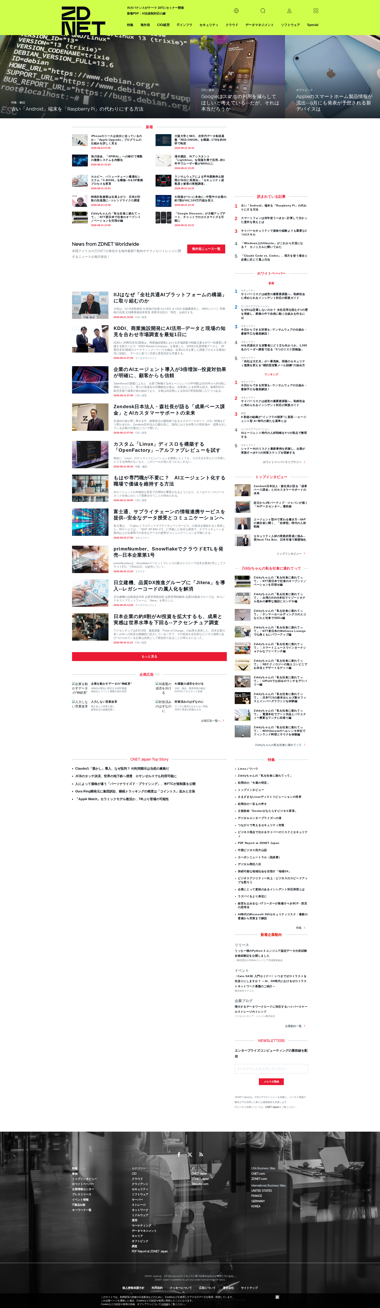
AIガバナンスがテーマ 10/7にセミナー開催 (155, 7)
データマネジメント (259, 25)
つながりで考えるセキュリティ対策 (261, 825)
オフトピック (140, 1241)
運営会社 (228, 1287)
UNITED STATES (261, 1190)
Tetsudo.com (200, 1184)
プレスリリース (81, 1194)
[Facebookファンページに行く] (179, 1155)
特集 (130, 25)
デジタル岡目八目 (249, 864)
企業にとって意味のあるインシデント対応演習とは (271, 889)
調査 (134, 1246)
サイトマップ (249, 1287)
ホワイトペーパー (83, 1184)
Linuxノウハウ (248, 768)
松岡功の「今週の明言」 (254, 782)
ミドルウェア (140, 1215)
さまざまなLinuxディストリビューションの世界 (270, 796)
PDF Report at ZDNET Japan (258, 843)
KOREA (255, 1206)
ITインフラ (184, 25)
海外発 (145, 25)
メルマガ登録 (271, 1081)
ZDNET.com (259, 1178)
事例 (75, 1173)
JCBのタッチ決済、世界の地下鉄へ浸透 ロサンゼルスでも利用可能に (126, 776)
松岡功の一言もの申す (252, 803)
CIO (134, 1173)
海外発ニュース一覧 (206, 249)
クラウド (232, 25)
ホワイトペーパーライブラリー (282, 462)
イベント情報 (80, 1199)
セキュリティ (209, 25)
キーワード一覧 (81, 1210)
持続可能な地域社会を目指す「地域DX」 (264, 871)
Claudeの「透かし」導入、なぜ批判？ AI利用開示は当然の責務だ (122, 768)
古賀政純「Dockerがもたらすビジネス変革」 (268, 810)
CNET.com (258, 1173)
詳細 (165, 1304)
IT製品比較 (79, 1204)
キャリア (137, 1235)
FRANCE (256, 1195)
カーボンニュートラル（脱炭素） (260, 857)
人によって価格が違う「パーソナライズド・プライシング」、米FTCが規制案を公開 (135, 783)
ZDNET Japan (200, 1178)
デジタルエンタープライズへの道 (260, 818)
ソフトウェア (290, 25)
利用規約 (157, 1287)
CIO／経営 (141, 317)
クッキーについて (181, 1287)
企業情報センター (83, 1189)
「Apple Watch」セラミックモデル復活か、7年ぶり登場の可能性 (122, 799)
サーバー (137, 1199)
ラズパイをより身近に (252, 896)
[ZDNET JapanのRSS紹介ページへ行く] (201, 1155)
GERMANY (258, 1201)
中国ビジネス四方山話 (252, 850)
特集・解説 (141, 466)
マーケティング (141, 1225)
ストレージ (139, 1204)
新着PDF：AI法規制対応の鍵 (146, 13)
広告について (207, 1287)
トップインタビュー (289, 553)
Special (312, 25)
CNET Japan (272, 1107)
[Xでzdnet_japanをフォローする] (190, 1155)
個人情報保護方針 (133, 1287)
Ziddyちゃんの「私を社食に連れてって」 (265, 775)
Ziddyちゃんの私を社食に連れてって (278, 744)
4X (193, 1168)
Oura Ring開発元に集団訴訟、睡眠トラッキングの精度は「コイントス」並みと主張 (135, 791)
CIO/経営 (163, 25)
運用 (134, 1220)
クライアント (140, 1184)
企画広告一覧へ (210, 720)
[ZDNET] (92, 17)
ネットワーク (140, 1210)
